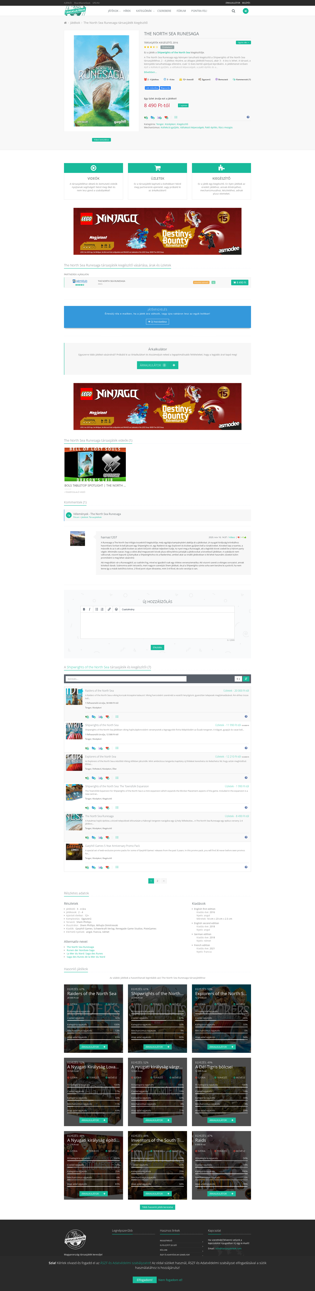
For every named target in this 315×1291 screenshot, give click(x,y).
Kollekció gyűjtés (170, 127)
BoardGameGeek (82, 2)
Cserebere (164, 11)
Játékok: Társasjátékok (91, 517)
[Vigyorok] (116, 609)
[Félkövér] (84, 609)
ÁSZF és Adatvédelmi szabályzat (175, 1254)
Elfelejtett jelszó (168, 1245)
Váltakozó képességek (192, 127)
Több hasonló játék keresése (157, 1207)
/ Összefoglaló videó (74, 492)
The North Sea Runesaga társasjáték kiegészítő (116, 23)
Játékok (113, 11)
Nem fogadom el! (170, 1280)
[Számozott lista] (102, 609)
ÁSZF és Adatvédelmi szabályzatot (125, 1263)
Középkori (170, 124)
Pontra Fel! (199, 11)
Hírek (127, 11)
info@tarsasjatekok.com (228, 1248)
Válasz (232, 537)
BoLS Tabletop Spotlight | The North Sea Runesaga (104, 485)
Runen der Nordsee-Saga (80, 950)
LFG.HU (96, 2)
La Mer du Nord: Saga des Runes (84, 953)
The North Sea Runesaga (80, 946)
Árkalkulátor (233, 2)
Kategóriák (144, 11)
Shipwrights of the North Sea (173, 52)
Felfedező (97, 768)
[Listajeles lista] (96, 609)
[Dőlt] (89, 609)
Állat (114, 768)
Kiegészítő (182, 124)
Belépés (246, 2)
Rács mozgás (226, 127)
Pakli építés (211, 127)
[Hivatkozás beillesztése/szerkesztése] (109, 609)
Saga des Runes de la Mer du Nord (85, 956)
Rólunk (163, 1250)
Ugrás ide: (243, 42)
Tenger (160, 124)
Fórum (181, 11)
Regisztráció (166, 1240)
